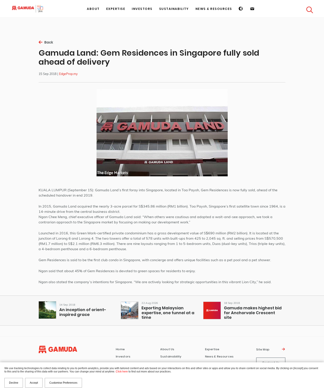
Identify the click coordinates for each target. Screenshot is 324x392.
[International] (241, 8)
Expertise (212, 349)
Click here (122, 371)
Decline (13, 382)
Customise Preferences (63, 382)
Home (120, 349)
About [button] (93, 9)
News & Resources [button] (214, 9)
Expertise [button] (115, 9)
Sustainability (174, 9)
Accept (34, 382)
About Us (167, 349)
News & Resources (219, 356)
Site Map (263, 349)
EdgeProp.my (68, 74)
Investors (123, 356)
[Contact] (252, 8)
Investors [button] (142, 9)
